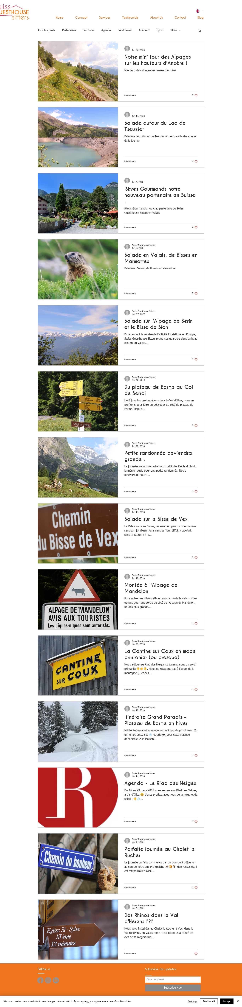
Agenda (106, 30)
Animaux (144, 30)
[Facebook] (40, 980)
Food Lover (125, 30)
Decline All (209, 1001)
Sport (160, 30)
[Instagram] (48, 980)
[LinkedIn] (56, 980)
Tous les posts (46, 30)
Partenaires (69, 30)
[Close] (238, 1001)
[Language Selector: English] (199, 11)
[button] (101, 17)
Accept (226, 1001)
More (174, 30)
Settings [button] (192, 1001)
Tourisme (88, 30)
